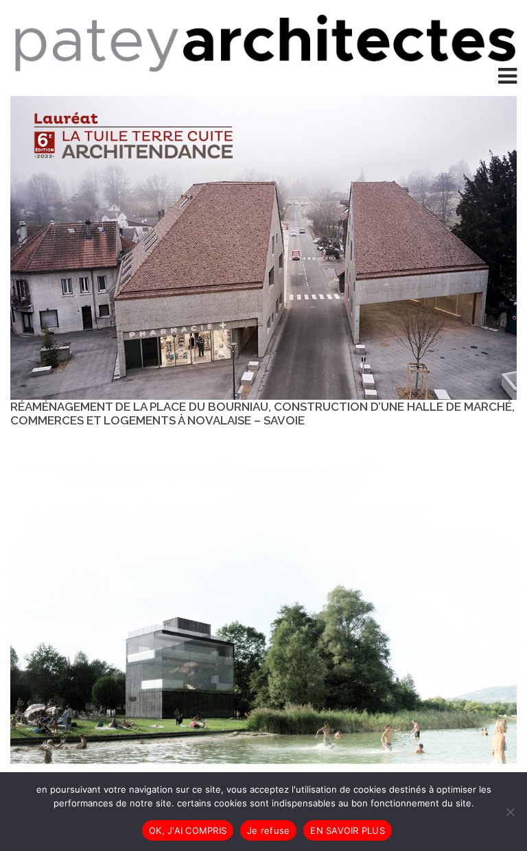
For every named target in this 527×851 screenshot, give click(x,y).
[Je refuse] (510, 812)
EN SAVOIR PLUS (347, 830)
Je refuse (268, 830)
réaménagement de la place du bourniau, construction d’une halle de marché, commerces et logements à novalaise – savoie (262, 413)
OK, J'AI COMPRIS (187, 830)
